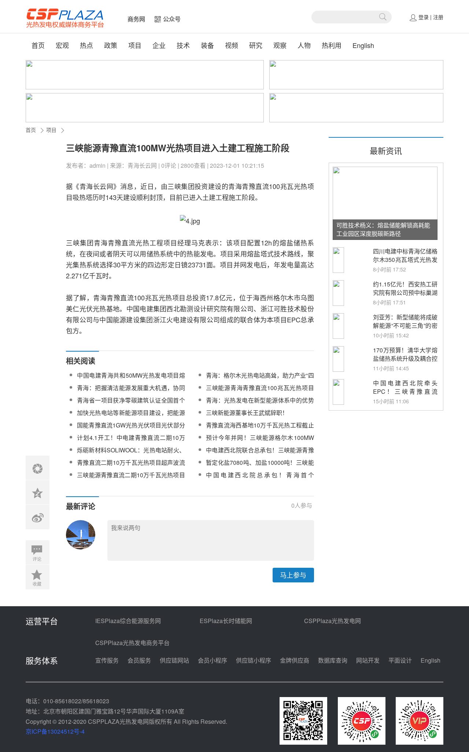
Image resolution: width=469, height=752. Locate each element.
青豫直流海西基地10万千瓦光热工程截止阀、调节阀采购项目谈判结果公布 (260, 429)
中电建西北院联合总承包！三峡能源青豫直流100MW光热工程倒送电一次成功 (260, 454)
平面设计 (400, 660)
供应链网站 (174, 660)
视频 (231, 45)
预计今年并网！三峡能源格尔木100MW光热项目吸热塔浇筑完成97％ (260, 442)
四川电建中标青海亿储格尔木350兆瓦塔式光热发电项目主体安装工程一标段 (405, 264)
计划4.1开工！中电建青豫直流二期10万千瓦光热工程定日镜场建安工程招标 (131, 442)
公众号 (172, 19)
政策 (110, 45)
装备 (207, 45)
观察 (280, 45)
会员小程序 (212, 660)
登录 (423, 17)
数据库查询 (332, 660)
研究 (255, 45)
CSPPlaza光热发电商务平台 (132, 642)
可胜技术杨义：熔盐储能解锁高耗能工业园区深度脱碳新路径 (383, 229)
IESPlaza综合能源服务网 (128, 620)
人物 (304, 45)
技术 (183, 45)
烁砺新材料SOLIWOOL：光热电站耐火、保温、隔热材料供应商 (131, 454)
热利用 (331, 45)
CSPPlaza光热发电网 (332, 620)
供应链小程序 (253, 660)
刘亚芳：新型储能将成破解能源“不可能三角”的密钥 (405, 325)
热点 (86, 45)
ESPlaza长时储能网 (226, 620)
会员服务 (139, 660)
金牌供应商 (294, 660)
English (363, 45)
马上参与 (293, 574)
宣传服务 (107, 660)
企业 (159, 45)
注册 (438, 17)
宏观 (62, 45)
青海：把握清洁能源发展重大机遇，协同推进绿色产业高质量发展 (131, 392)
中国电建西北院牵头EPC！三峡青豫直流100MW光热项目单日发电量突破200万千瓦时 (405, 395)
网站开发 (368, 660)
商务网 (136, 19)
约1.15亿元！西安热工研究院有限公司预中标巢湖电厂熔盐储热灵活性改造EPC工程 (405, 297)
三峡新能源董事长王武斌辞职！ (247, 412)
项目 (134, 45)
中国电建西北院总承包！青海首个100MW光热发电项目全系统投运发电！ (260, 479)
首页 (38, 45)
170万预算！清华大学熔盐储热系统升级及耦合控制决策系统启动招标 (405, 358)
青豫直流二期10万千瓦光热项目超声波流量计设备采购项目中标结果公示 (131, 466)
